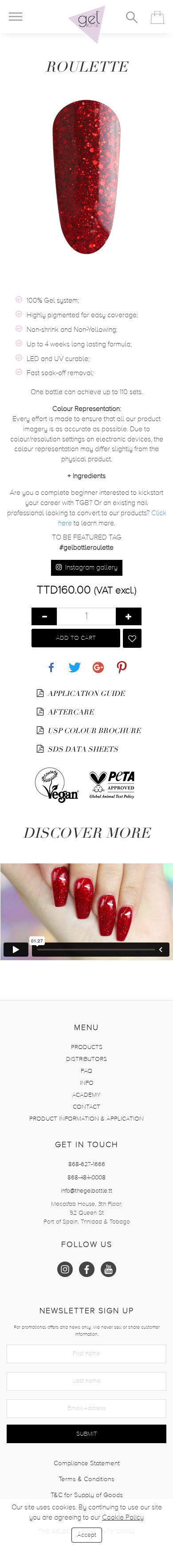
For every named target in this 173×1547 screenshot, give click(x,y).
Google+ (98, 662)
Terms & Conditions (86, 1479)
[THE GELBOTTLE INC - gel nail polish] (86, 24)
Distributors (86, 1059)
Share (51, 662)
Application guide (85, 693)
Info (87, 1083)
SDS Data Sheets (82, 749)
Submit (86, 1434)
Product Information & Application (86, 1119)
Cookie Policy (123, 1517)
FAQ (86, 1071)
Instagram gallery (90, 567)
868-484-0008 (86, 1178)
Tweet (75, 662)
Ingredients (86, 476)
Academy (86, 1095)
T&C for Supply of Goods (87, 1495)
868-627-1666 (86, 1164)
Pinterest (122, 662)
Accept (86, 1535)
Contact (86, 1107)
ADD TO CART (76, 638)
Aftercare (70, 712)
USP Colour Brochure (93, 730)
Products (86, 1047)
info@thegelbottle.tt (86, 1191)
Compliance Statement (87, 1463)
